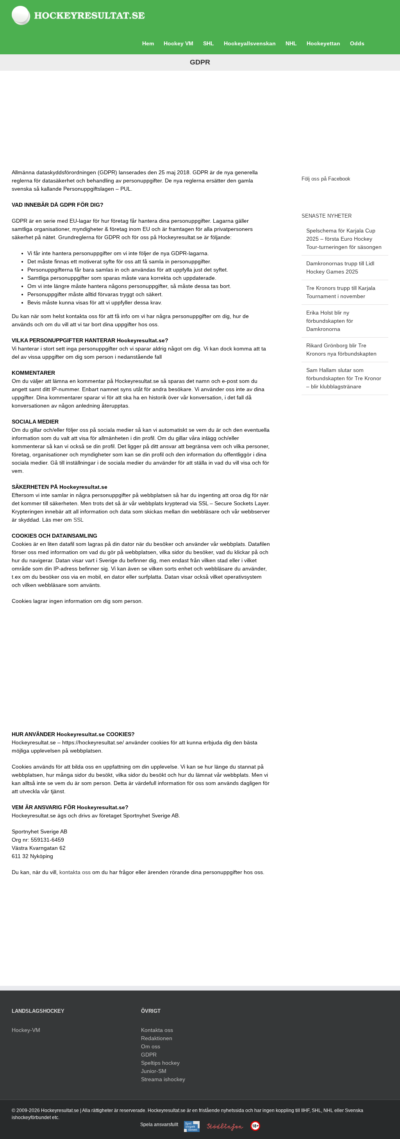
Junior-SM (153, 1071)
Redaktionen (156, 1038)
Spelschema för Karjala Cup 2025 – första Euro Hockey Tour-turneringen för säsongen (344, 238)
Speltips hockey (160, 1063)
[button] (376, 42)
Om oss (150, 1046)
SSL (78, 520)
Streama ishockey (163, 1079)
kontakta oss (75, 872)
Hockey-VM (26, 1030)
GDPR (149, 1054)
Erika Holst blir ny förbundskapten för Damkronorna (329, 320)
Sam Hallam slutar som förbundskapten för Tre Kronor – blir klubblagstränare (343, 378)
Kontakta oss (157, 1030)
